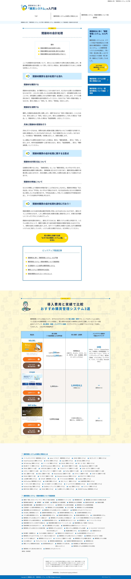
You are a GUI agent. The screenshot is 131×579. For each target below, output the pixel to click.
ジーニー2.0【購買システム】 (50, 463)
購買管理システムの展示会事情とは (32, 520)
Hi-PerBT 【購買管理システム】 (48, 479)
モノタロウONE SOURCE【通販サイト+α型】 (94, 471)
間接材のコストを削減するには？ (65, 533)
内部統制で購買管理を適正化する (74, 541)
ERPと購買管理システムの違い (52, 525)
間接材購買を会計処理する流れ (50, 48)
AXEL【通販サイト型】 (29, 473)
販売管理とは (82, 520)
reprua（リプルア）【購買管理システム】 (60, 458)
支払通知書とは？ (84, 530)
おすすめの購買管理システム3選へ (99, 67)
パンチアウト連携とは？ (29, 538)
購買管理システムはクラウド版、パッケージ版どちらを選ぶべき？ (40, 536)
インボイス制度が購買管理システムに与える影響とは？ (89, 518)
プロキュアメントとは (41, 541)
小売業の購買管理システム (98, 515)
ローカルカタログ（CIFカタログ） (97, 528)
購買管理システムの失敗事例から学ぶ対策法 (84, 546)
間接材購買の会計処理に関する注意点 (52, 51)
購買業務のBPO (78, 500)
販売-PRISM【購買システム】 (31, 489)
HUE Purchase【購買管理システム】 (33, 481)
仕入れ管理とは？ (28, 541)
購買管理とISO (89, 541)
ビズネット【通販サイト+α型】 (31, 471)
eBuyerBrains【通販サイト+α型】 (89, 466)
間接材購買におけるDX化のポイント (32, 525)
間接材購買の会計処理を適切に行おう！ (53, 54)
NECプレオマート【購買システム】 (98, 458)
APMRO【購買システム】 (80, 458)
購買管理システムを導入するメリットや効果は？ (71, 536)
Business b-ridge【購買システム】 (32, 486)
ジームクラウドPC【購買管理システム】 (76, 484)
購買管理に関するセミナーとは (68, 520)
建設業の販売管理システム (50, 520)
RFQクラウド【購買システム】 (87, 476)
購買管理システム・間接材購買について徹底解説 (95, 16)
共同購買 (47, 502)
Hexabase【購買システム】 (84, 479)
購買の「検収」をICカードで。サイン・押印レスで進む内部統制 (39, 500)
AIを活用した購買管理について (31, 512)
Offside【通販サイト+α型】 (30, 468)
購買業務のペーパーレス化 (64, 500)
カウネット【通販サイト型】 (81, 473)
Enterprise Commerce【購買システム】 (67, 476)
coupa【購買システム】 (67, 460)
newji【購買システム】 (74, 486)
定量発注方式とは (96, 530)
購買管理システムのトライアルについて (82, 510)
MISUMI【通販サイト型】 (30, 476)
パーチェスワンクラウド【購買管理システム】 (35, 458)
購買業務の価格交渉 (28, 502)
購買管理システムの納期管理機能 (85, 505)
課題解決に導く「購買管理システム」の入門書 (119, 1)
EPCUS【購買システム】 (52, 460)
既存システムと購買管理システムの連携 (75, 528)
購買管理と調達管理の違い (56, 541)
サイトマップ (105, 577)
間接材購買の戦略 (28, 505)
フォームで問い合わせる (31, 365)
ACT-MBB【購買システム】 (95, 484)
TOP (36, 16)
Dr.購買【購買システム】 (51, 481)
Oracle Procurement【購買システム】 (33, 460)
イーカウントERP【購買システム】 (32, 484)
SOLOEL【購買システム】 (67, 463)
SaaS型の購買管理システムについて (86, 533)
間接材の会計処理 (89, 502)
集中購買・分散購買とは (29, 533)
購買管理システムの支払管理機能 (55, 507)
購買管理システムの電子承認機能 (65, 505)
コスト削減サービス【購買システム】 (53, 484)
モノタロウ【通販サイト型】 (47, 476)
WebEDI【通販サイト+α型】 (71, 466)
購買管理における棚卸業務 (58, 502)
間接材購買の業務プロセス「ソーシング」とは (60, 523)
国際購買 (39, 502)
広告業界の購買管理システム (84, 512)
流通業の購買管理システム (48, 515)
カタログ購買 (70, 507)
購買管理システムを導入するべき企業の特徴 (34, 528)
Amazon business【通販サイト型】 (62, 473)
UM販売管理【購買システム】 (87, 481)
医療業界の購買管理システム (65, 515)
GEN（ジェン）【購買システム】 (69, 481)
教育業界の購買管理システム (66, 512)
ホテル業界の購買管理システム (31, 515)
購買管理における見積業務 (75, 502)
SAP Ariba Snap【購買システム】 (32, 463)
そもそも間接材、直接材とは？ (46, 533)
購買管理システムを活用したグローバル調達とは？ (56, 510)
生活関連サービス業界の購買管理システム (41, 266)
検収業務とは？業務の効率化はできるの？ (83, 543)
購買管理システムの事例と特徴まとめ (65, 16)
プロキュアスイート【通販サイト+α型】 (52, 471)
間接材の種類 (100, 502)
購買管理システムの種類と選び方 (83, 538)
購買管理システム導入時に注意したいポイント (62, 545)
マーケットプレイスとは (95, 520)
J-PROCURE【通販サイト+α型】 (48, 468)
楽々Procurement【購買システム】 (52, 466)
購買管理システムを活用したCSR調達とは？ (61, 518)
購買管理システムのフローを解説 (94, 536)
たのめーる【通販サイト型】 (99, 473)
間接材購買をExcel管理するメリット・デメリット (75, 525)
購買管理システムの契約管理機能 (85, 507)
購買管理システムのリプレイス (52, 548)
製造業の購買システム (71, 530)
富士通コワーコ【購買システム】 (32, 466)
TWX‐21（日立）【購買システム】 (86, 463)
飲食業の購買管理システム (82, 515)
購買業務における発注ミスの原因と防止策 (96, 500)
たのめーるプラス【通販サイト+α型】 (91, 468)
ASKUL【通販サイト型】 (44, 473)
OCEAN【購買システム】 (48, 489)
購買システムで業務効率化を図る (38, 270)
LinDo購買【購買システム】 (30, 479)
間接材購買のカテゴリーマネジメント (40, 274)
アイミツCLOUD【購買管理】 (67, 479)
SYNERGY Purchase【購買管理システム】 (88, 489)
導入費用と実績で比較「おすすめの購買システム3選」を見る (52, 237)
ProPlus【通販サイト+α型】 (72, 471)
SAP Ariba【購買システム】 (83, 460)
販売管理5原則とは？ (48, 543)
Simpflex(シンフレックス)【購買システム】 (54, 486)
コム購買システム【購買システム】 (65, 489)
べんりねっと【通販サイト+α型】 (63, 538)
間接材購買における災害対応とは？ (32, 510)
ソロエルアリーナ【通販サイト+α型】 (69, 468)
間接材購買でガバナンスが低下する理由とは (34, 523)
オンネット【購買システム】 (90, 486)
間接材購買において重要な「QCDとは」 (84, 523)
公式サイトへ (31, 359)
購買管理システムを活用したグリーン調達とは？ (35, 518)
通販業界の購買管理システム (49, 512)
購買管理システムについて (45, 538)
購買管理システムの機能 (100, 538)
